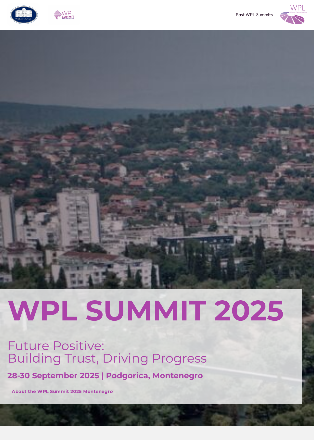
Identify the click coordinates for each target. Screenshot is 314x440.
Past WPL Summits (254, 14)
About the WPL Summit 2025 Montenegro (62, 391)
